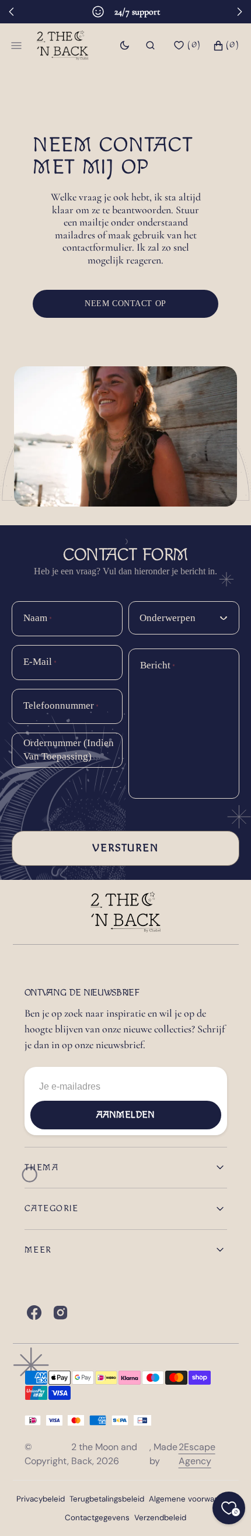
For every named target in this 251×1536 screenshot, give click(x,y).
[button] (150, 45)
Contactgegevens (97, 1518)
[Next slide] (239, 11)
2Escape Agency (197, 1454)
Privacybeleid (40, 1499)
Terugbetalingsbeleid (106, 1499)
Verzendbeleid (160, 1518)
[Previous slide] (11, 11)
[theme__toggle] (124, 45)
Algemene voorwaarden (192, 1499)
